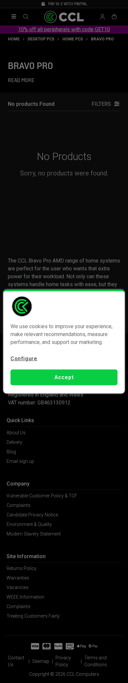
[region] (64, 341)
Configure (24, 358)
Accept (64, 377)
